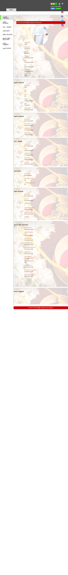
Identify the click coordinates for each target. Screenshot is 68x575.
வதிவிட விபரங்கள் (5, 22)
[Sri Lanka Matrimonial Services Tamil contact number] (56, 4)
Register (58, 8)
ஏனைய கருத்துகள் (6, 43)
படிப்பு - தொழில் (7, 27)
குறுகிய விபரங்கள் (6, 17)
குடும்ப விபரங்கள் (8, 34)
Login (52, 8)
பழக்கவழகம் (6, 30)
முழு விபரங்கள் (7, 48)
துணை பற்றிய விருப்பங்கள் (6, 38)
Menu (11, 9)
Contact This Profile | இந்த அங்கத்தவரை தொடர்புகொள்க (29, 22)
